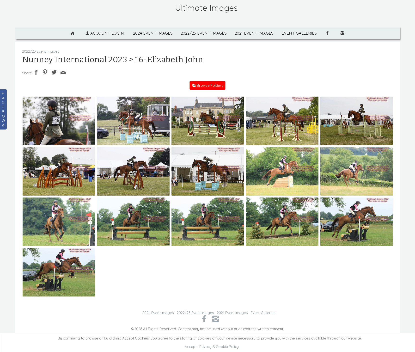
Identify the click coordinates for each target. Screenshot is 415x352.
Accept (190, 346)
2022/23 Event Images (204, 33)
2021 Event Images (254, 33)
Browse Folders (210, 85)
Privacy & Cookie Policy (219, 346)
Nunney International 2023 (74, 59)
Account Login (107, 33)
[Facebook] (204, 318)
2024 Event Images (153, 33)
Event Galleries (299, 33)
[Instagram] (215, 318)
